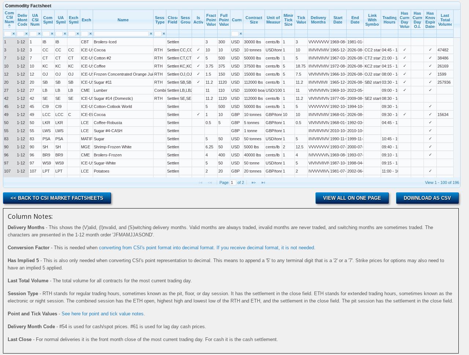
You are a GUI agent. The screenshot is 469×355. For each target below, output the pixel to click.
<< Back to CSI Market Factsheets (57, 198)
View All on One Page (352, 198)
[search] (7, 33)
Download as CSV (427, 198)
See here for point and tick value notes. (103, 313)
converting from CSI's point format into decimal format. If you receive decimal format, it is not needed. (207, 247)
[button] (254, 182)
